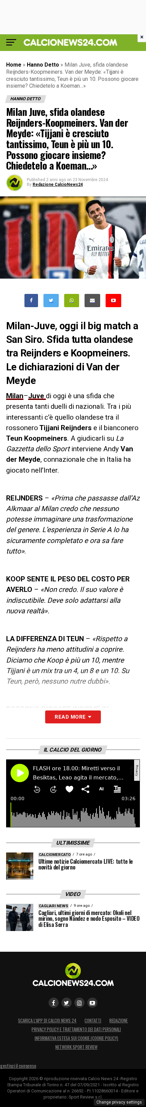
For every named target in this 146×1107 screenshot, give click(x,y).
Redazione (118, 1020)
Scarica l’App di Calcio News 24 (47, 1020)
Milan (14, 396)
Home (13, 65)
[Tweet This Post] (51, 300)
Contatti (93, 1020)
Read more (70, 717)
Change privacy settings (119, 1102)
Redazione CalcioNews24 (58, 184)
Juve (37, 396)
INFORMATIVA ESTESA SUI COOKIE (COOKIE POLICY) (76, 1038)
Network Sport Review (76, 1047)
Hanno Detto (43, 65)
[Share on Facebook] (31, 300)
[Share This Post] (71, 300)
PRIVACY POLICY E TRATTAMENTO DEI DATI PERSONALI (76, 1029)
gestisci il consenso (18, 1065)
